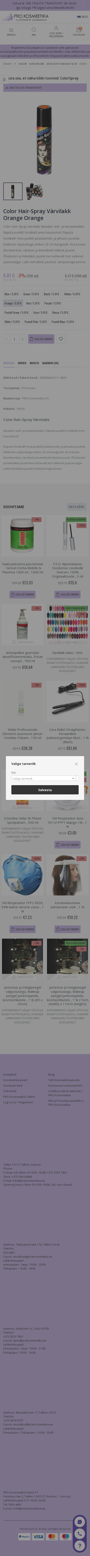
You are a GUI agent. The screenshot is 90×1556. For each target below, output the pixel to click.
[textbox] (44, 779)
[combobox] (45, 778)
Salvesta (45, 790)
